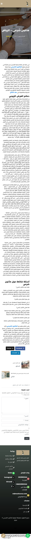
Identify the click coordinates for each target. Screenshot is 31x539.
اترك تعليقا (9, 36)
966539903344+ (21, 484)
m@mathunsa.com (19, 493)
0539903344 (22, 477)
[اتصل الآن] (3, 535)
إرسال (26, 438)
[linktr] (13, 473)
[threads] (13, 482)
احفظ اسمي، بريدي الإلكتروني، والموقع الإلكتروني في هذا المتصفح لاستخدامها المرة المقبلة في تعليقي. (15, 432)
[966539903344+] (28, 487)
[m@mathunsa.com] (28, 495)
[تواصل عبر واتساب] (28, 535)
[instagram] (13, 477)
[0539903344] (28, 479)
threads (9, 481)
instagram (8, 477)
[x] (13, 486)
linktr (10, 472)
